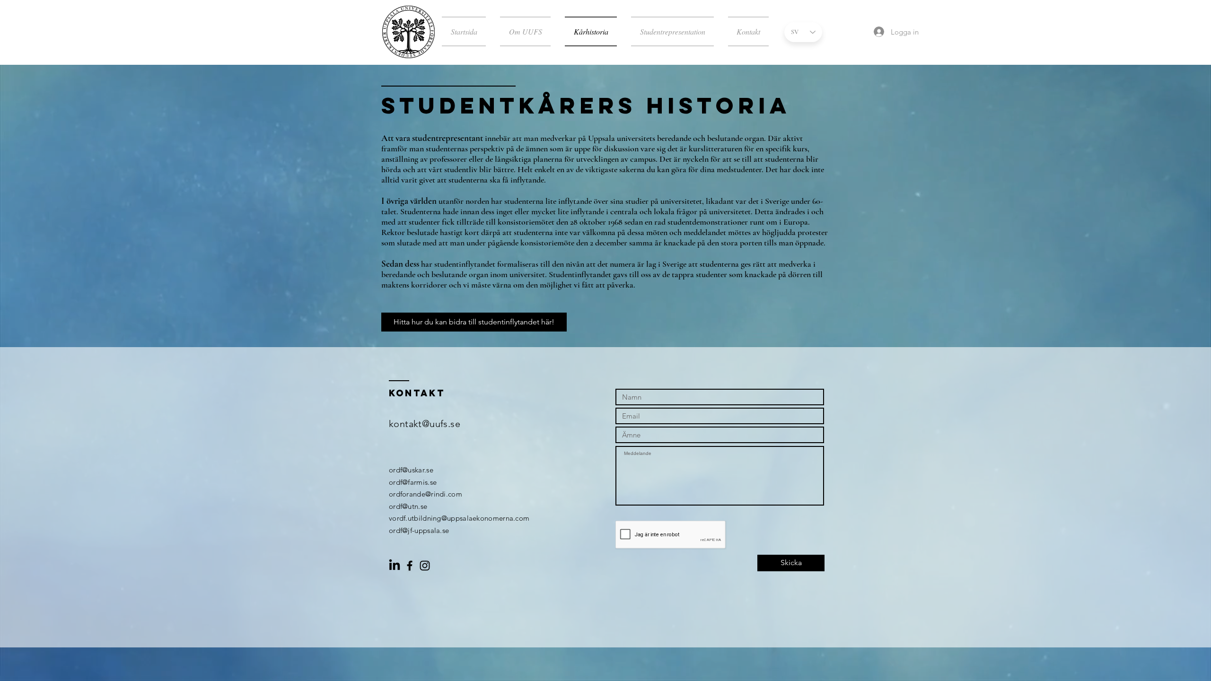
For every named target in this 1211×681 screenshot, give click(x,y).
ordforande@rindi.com (425, 493)
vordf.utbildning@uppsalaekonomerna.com (459, 518)
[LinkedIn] (394, 565)
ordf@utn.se (408, 506)
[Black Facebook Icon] (409, 565)
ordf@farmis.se (413, 482)
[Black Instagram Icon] (424, 565)
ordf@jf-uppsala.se (419, 530)
